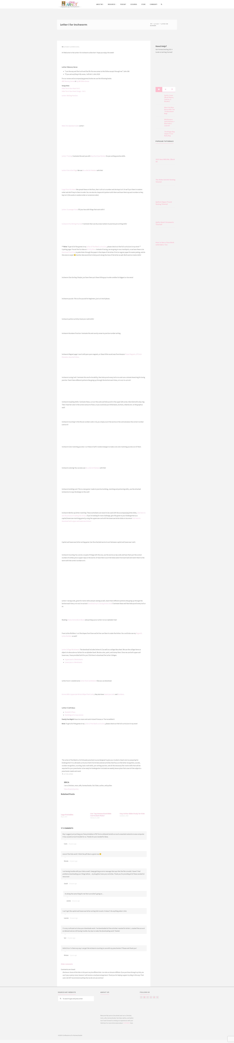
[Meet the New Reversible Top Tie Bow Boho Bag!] (159, 109)
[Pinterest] (147, 997)
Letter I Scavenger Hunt (70, 210)
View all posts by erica (71, 789)
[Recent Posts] (159, 89)
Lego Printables (67, 815)
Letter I (66, 774)
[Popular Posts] (165, 89)
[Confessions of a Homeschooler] (70, 4)
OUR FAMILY (126, 1023)
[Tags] (172, 89)
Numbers (121, 694)
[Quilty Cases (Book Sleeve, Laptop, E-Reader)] (159, 97)
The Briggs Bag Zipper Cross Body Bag (169, 134)
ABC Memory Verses (68, 81)
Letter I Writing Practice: (70, 96)
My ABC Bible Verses (82, 81)
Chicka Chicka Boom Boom (76, 620)
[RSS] (157, 997)
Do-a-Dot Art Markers (90, 170)
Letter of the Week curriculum (96, 247)
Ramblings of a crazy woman (74, 715)
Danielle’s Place (70, 712)
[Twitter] (154, 997)
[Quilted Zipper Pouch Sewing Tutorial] (165, 193)
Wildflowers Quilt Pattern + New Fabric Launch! (169, 123)
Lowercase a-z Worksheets (73, 662)
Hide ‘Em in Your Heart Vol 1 (71, 88)
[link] (161, 4)
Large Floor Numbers (69, 189)
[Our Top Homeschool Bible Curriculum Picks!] (103, 804)
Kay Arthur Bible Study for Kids (132, 814)
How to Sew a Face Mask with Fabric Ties (165, 243)
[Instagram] (144, 997)
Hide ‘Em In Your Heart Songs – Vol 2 (73, 91)
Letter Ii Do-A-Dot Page (69, 170)
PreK (71, 774)
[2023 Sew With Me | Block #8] (165, 151)
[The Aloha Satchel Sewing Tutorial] (165, 172)
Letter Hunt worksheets (88, 681)
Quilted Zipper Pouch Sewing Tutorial (164, 203)
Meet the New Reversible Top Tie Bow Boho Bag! (169, 110)
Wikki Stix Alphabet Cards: (70, 126)
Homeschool (75, 47)
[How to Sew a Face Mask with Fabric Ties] (165, 234)
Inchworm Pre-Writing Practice (72, 224)
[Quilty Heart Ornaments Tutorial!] (165, 214)
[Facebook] (141, 997)
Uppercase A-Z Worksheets (74, 660)
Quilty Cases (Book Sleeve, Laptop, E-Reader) (169, 98)
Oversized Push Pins (68, 252)
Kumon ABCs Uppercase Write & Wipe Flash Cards (78, 694)
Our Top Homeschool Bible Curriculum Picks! (100, 815)
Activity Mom (91, 249)
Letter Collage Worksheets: (71, 650)
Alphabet (156, 24)
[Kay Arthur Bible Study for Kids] (133, 804)
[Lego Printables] (74, 805)
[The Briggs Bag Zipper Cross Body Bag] (159, 134)
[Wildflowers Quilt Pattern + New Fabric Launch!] (159, 121)
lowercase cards (109, 694)
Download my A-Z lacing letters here (100, 604)
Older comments (67, 964)
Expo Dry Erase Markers (98, 156)
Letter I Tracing (67, 156)
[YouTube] (151, 997)
